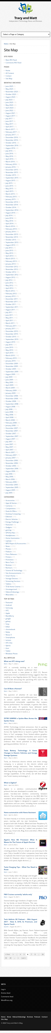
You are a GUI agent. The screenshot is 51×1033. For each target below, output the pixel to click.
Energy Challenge (12, 522)
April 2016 (9, 159)
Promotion (9, 559)
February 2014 (11, 229)
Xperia (8, 645)
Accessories (10, 500)
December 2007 (12, 428)
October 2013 (11, 240)
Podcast (9, 551)
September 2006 (12, 468)
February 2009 (11, 390)
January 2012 (11, 296)
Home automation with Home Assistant (20, 812)
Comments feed (7, 996)
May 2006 (9, 476)
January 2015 (11, 199)
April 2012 (9, 288)
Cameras (9, 506)
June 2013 (9, 250)
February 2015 (11, 196)
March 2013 (10, 258)
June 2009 (9, 380)
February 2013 (11, 261)
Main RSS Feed (11, 60)
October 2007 (11, 433)
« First (7, 954)
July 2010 (9, 345)
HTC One (9, 643)
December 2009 (12, 363)
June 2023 (9, 102)
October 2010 (11, 336)
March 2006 (10, 479)
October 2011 (11, 304)
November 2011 (12, 301)
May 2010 (9, 350)
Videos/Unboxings (12, 592)
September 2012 (12, 275)
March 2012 (10, 291)
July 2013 (9, 248)
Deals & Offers (11, 511)
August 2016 (10, 148)
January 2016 (11, 167)
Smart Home (10, 576)
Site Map (9, 78)
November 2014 (12, 205)
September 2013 (12, 242)
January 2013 (11, 264)
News (8, 546)
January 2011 (11, 328)
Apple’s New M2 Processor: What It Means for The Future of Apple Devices (20, 841)
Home (6, 44)
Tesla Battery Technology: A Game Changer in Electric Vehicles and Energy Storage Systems (20, 753)
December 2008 (12, 396)
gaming (8, 530)
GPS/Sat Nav (10, 533)
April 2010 (9, 353)
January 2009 (11, 393)
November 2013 (12, 237)
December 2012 (12, 266)
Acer (7, 648)
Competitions (11, 508)
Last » (23, 958)
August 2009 (10, 374)
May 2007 (9, 447)
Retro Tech (10, 562)
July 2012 (9, 280)
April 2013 (9, 256)
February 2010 (11, 358)
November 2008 (12, 398)
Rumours (9, 568)
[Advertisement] (25, 27)
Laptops (9, 541)
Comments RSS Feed (13, 63)
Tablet (8, 651)
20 (43, 954)
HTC (7, 610)
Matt (5, 664)
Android (9, 605)
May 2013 (9, 253)
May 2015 (9, 188)
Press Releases (11, 554)
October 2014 (11, 207)
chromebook (10, 629)
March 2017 (10, 129)
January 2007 (11, 458)
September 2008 (12, 404)
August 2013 (10, 245)
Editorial (9, 516)
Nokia (8, 632)
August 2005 (10, 490)
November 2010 (12, 334)
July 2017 (9, 118)
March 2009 (10, 388)
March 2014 (10, 226)
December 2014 (12, 202)
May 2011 (9, 318)
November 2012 (12, 269)
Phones (8, 549)
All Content (10, 73)
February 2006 (11, 482)
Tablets (8, 584)
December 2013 (12, 234)
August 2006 (10, 471)
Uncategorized (11, 589)
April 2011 (9, 320)
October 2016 (11, 143)
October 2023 (11, 94)
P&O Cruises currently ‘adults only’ (18, 894)
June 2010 (9, 347)
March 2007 (10, 452)
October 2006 (11, 466)
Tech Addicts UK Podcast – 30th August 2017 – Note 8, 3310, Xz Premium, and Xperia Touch (20, 921)
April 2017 (9, 126)
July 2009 (9, 377)
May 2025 (9, 89)
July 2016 (9, 151)
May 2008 (9, 415)
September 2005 (12, 487)
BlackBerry (10, 616)
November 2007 (12, 431)
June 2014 (9, 218)
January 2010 (11, 361)
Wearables (10, 594)
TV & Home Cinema (13, 586)
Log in (3, 989)
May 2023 (9, 105)
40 (10, 958)
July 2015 (9, 183)
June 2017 (9, 121)
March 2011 (10, 323)
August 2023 (10, 97)
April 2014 (9, 223)
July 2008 (9, 409)
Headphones (10, 535)
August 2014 (10, 213)
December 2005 (12, 485)
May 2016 (9, 156)
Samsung (9, 608)
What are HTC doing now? (14, 661)
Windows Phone (12, 653)
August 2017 (10, 116)
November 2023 (12, 91)
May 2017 (9, 124)
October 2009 (11, 369)
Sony (7, 624)
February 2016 (11, 164)
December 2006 (12, 460)
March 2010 (10, 355)
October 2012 (11, 272)
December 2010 (12, 331)
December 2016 (12, 137)
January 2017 (11, 135)
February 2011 (11, 326)
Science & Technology (14, 570)
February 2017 (11, 132)
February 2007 (11, 455)
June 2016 (9, 153)
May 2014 (9, 221)
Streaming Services (13, 581)
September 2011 (12, 307)
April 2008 (9, 417)
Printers (9, 557)
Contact (8, 76)
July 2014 (9, 215)
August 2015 (10, 180)
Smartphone (10, 637)
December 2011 (12, 299)
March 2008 (10, 420)
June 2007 (9, 444)
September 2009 (12, 371)
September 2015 (12, 178)
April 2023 (9, 108)
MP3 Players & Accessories (16, 543)
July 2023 (9, 100)
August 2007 (10, 439)
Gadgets (9, 527)
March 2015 (10, 194)
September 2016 (12, 145)
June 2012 (9, 283)
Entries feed (5, 993)
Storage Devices (12, 578)
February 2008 (11, 423)
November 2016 (12, 140)
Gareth (6, 927)
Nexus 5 (9, 635)
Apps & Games (11, 503)
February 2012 (11, 293)
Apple (8, 613)
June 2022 (9, 110)
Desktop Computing (13, 514)
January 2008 (11, 425)
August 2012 (10, 277)
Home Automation (12, 538)
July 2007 (9, 441)
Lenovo (8, 640)
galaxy (8, 621)
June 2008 (9, 412)
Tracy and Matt (25, 18)
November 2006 (12, 463)
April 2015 (9, 191)
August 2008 (10, 406)
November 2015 (12, 172)
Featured (9, 524)
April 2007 (9, 450)
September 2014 (12, 210)
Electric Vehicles (12, 519)
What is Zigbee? (10, 783)
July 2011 (9, 312)
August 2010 (10, 342)
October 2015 (11, 175)
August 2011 (10, 310)
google (8, 618)
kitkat (8, 627)
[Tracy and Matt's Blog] (26, 13)
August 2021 (10, 113)
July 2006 (9, 474)
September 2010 (12, 339)
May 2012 (9, 285)
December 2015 (12, 170)
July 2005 (9, 493)
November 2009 (12, 366)
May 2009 (9, 382)
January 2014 (11, 231)
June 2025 (9, 86)
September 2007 (12, 436)
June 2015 (9, 186)
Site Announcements (13, 573)
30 (6, 958)
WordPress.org (6, 1000)
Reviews (9, 565)
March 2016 (10, 161)
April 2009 (9, 385)
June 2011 (9, 315)
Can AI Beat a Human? (13, 688)
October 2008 (11, 401)
